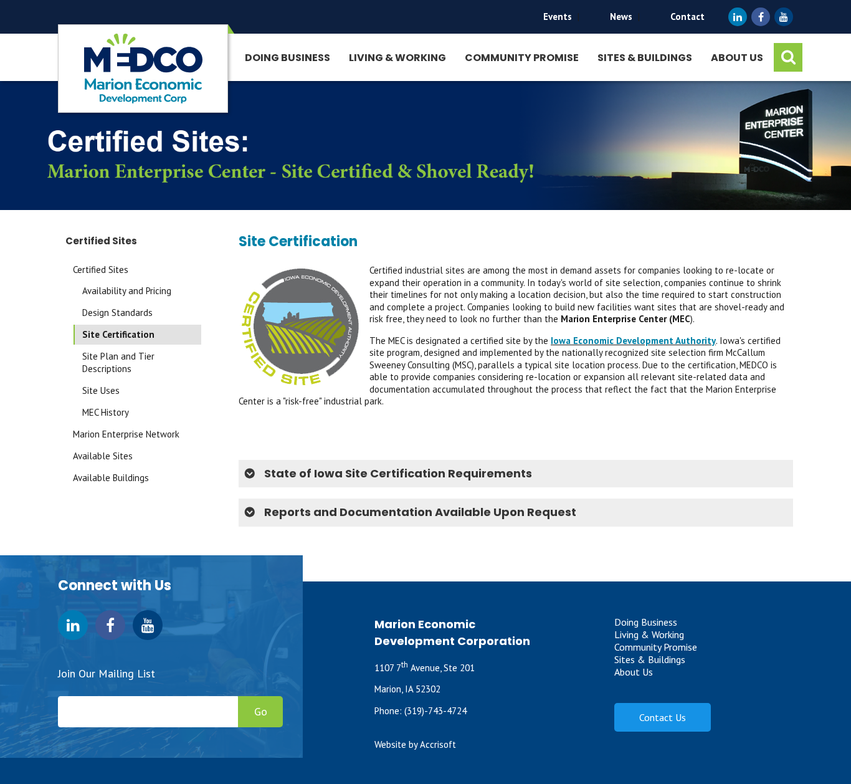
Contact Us (662, 717)
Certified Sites (100, 269)
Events (557, 16)
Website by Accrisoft (415, 744)
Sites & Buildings (644, 57)
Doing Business (287, 57)
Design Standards (117, 312)
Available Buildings (111, 478)
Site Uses (101, 390)
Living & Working (397, 57)
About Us (737, 57)
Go (260, 711)
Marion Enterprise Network (126, 434)
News (621, 16)
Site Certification (118, 334)
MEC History (105, 412)
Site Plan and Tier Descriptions (118, 362)
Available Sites (103, 456)
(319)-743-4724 (435, 711)
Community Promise (522, 57)
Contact (687, 16)
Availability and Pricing (126, 291)
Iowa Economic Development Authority (633, 341)
